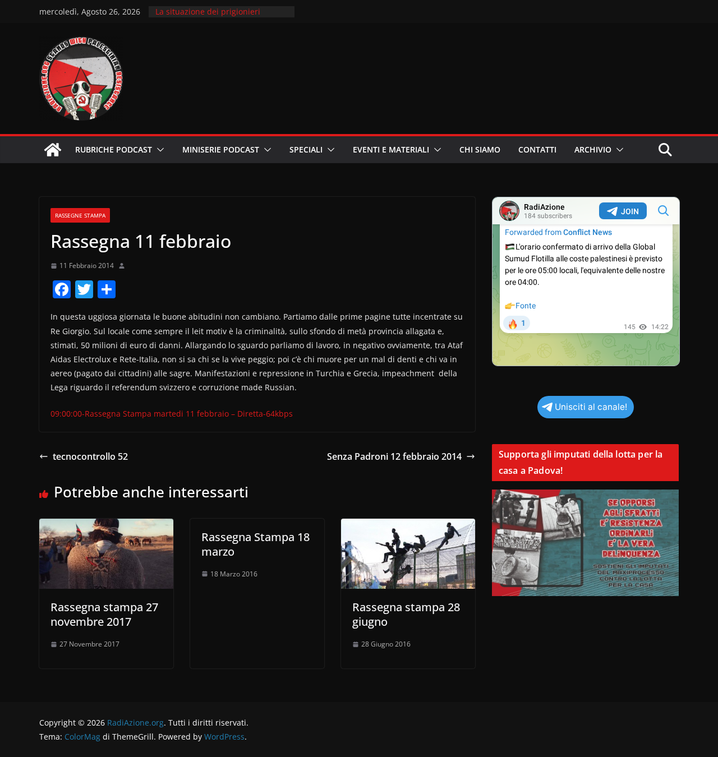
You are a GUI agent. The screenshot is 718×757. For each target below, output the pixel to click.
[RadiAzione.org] (52, 149)
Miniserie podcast (220, 149)
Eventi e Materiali (391, 149)
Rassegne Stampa (80, 215)
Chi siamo (479, 149)
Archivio (592, 149)
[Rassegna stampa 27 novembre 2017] (106, 526)
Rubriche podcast (113, 149)
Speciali (306, 149)
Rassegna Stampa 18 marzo (255, 544)
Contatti (537, 149)
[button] (158, 150)
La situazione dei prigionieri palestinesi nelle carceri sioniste (216, 17)
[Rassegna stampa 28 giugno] (408, 526)
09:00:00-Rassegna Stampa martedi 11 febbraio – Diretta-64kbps (171, 413)
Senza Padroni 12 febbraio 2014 (394, 456)
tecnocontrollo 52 (90, 456)
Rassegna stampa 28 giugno (406, 614)
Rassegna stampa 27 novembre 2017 (104, 614)
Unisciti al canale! (591, 406)
